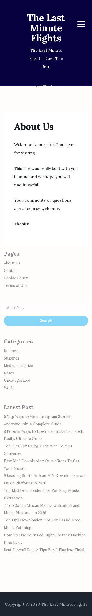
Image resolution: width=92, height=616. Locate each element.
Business (11, 350)
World (9, 387)
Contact (11, 270)
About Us (12, 263)
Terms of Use (15, 285)
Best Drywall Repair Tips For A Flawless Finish (44, 550)
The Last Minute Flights (46, 28)
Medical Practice (18, 365)
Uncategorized (17, 380)
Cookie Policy (16, 278)
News (9, 373)
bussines (11, 358)
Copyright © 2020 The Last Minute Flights (46, 604)
